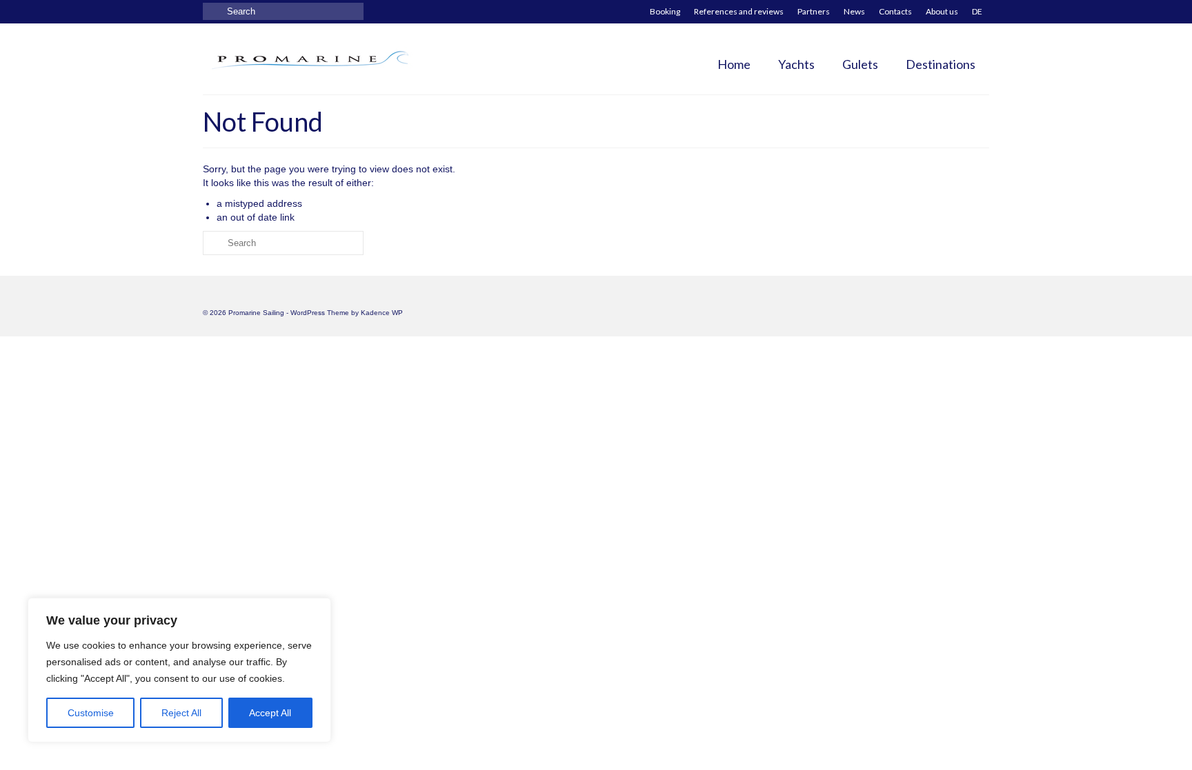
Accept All (270, 712)
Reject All (181, 712)
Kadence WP (382, 312)
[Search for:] (283, 11)
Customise (91, 712)
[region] (179, 670)
